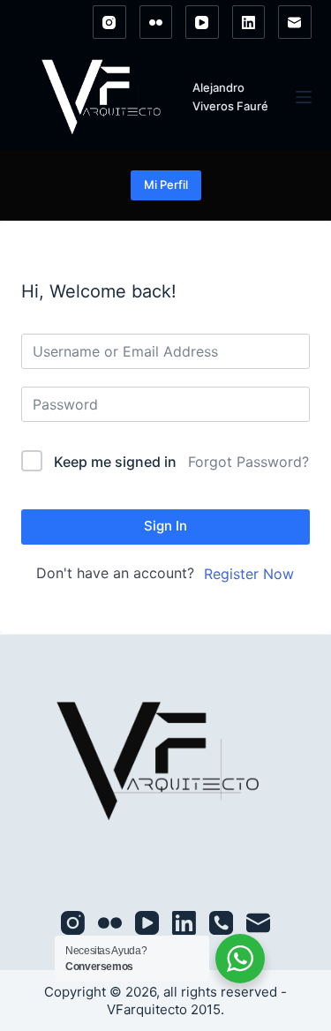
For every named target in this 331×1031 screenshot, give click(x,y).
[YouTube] (202, 22)
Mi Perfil (166, 184)
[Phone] (221, 923)
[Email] (295, 22)
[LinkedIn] (249, 22)
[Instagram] (109, 22)
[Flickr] (156, 22)
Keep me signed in (115, 461)
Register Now (249, 574)
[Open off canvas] (304, 97)
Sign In (165, 525)
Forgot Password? (248, 461)
